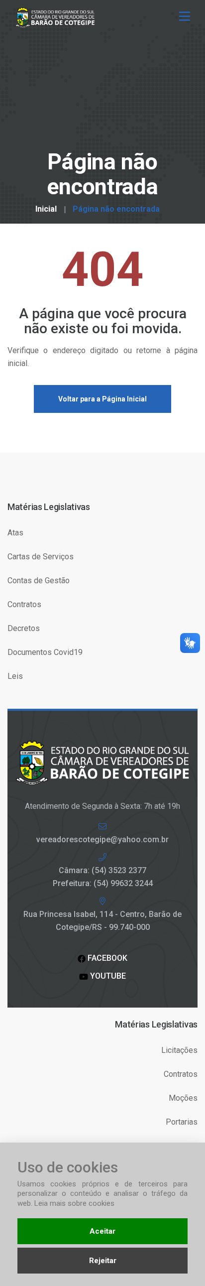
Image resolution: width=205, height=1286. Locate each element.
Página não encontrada (116, 209)
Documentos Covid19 (45, 652)
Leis (15, 676)
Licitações (179, 1050)
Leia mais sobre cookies (74, 1203)
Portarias (182, 1122)
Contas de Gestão (38, 580)
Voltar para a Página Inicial (102, 399)
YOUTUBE (107, 976)
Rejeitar (102, 1260)
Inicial (46, 209)
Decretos (23, 628)
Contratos (24, 604)
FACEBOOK (106, 958)
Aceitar (102, 1231)
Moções (183, 1098)
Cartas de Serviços (40, 556)
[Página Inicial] (58, 17)
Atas (15, 532)
